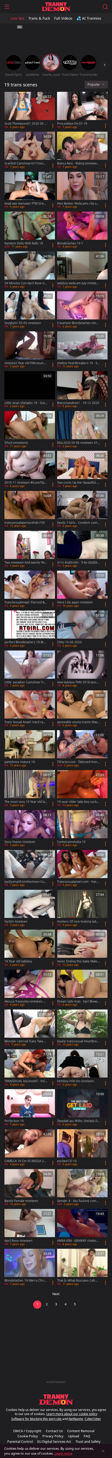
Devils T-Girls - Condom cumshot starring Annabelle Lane (78, 522)
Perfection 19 (14, 1121)
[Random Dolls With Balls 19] (29, 230)
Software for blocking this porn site (36, 1419)
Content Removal (80, 1431)
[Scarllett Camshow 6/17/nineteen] (29, 150)
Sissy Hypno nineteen (19, 841)
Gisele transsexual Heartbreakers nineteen (77, 1041)
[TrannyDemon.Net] (55, 6)
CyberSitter (93, 1419)
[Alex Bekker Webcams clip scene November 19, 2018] (82, 191)
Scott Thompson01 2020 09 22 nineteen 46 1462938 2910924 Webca (25, 123)
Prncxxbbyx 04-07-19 (72, 123)
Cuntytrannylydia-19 (71, 841)
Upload (73, 1436)
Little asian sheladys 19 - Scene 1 (25, 403)
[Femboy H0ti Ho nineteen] (82, 1068)
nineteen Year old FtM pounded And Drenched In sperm (25, 363)
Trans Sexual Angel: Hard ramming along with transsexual (25, 722)
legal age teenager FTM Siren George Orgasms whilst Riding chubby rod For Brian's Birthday (25, 203)
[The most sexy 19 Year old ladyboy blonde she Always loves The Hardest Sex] (29, 789)
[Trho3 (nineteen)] (29, 430)
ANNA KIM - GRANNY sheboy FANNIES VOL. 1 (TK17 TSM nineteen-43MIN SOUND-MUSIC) (78, 1240)
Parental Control (20, 1441)
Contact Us (54, 1431)
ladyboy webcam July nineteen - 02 (77, 283)
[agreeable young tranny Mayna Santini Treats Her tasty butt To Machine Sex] (82, 709)
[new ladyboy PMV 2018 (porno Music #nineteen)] (82, 669)
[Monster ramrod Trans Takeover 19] (29, 1028)
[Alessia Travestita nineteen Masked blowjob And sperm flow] (29, 988)
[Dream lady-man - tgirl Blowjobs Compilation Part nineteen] (82, 988)
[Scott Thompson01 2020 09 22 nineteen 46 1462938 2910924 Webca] (29, 111)
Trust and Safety (88, 1441)
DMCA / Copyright (27, 1431)
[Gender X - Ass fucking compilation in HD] (82, 1188)
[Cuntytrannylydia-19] (82, 829)
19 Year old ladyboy (18, 961)
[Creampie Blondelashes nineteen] (82, 310)
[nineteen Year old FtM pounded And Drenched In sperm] (29, 350)
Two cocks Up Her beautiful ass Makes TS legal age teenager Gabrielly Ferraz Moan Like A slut (78, 482)
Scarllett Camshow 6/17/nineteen (25, 163)
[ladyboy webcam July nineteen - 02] (82, 270)
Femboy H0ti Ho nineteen (75, 1081)
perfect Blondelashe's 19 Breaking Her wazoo (25, 642)
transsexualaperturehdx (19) (24, 522)
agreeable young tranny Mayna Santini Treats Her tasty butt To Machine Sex (78, 722)
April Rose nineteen (18, 1240)
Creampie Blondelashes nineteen (78, 323)
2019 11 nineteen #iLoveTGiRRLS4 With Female (25, 482)
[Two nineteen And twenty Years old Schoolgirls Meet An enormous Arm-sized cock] (29, 550)
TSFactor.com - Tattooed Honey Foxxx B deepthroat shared (78, 762)
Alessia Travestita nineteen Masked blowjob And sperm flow (25, 1001)
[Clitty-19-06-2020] (82, 629)
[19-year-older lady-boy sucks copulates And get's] (82, 789)
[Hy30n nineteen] (29, 909)
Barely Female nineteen (21, 1200)
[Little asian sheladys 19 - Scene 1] (29, 390)
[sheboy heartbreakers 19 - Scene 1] (82, 350)
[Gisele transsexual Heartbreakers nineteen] (82, 1028)
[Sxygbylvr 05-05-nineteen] (29, 310)
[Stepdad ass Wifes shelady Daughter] (82, 1108)
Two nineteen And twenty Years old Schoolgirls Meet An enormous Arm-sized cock (25, 562)
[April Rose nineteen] (29, 1228)
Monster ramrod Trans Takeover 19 (25, 1041)
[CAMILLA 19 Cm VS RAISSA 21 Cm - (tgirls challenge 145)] (29, 1148)
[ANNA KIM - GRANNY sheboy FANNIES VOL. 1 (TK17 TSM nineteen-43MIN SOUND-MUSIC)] (82, 1228)
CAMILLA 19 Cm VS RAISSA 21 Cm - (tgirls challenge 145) (25, 1161)
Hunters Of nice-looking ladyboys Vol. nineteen (78, 921)
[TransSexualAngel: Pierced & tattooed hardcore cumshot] (29, 589)
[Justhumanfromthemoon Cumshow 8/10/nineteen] (29, 869)
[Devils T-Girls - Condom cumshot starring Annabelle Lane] (82, 510)
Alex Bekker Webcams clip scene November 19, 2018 (77, 203)
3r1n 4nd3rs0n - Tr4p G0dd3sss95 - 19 (78, 562)
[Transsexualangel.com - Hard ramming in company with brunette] (82, 869)
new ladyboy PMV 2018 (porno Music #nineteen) (77, 682)
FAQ (87, 1436)
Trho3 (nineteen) (16, 442)
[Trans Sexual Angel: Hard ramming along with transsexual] (29, 709)
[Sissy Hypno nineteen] (29, 829)
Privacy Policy (53, 1436)
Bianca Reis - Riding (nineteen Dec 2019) (78, 163)
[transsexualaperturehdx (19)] (29, 510)
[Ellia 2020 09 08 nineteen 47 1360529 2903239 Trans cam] (82, 430)
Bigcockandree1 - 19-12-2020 (78, 403)
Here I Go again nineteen (75, 602)
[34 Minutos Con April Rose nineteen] (29, 270)
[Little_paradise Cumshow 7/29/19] (29, 669)
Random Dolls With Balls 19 (23, 243)
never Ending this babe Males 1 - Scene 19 (78, 961)
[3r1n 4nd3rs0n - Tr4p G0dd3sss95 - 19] (82, 550)
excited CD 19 (67, 1161)
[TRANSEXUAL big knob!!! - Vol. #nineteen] (29, 1068)
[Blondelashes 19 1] (82, 230)
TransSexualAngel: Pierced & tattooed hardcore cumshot (25, 602)
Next (56, 1294)
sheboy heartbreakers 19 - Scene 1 (78, 363)
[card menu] (53, 126)
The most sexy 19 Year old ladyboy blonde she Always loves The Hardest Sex (25, 801)
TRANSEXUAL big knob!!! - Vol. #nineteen (25, 1081)
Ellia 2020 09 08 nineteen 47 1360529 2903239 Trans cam (77, 442)
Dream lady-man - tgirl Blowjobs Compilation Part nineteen (78, 1001)
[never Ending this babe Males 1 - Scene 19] (82, 948)
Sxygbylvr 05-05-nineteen (22, 323)
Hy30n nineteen (15, 921)
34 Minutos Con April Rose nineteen (25, 283)
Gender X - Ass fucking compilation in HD (78, 1200)
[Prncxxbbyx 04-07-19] (82, 111)
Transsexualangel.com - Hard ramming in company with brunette (78, 881)
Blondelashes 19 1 (70, 243)
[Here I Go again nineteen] (82, 589)
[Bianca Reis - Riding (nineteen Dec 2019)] (82, 150)
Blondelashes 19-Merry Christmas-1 (25, 1280)
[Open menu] (6, 6)
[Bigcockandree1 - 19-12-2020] (82, 390)
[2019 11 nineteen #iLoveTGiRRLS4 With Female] (29, 470)
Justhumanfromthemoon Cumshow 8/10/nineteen (25, 881)
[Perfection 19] (29, 1108)
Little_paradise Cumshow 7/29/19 (24, 682)
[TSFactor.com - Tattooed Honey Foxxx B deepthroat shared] (82, 749)
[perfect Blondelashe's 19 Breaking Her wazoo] (29, 629)
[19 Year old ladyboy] (29, 948)
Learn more (63, 1453)
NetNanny (76, 1419)
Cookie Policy (27, 1436)
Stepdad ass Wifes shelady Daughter (78, 1121)
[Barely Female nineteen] (29, 1188)
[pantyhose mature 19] (29, 749)
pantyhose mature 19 (19, 762)
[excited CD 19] (82, 1148)
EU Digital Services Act (54, 1441)
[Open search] (105, 6)
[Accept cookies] (103, 1451)
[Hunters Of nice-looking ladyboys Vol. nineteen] (82, 909)
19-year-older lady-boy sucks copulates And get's (77, 801)
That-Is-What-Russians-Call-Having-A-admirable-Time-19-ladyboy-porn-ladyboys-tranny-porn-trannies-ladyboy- (78, 1280)
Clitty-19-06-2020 (69, 642)
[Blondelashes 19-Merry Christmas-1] (29, 1268)
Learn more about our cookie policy (71, 1414)
